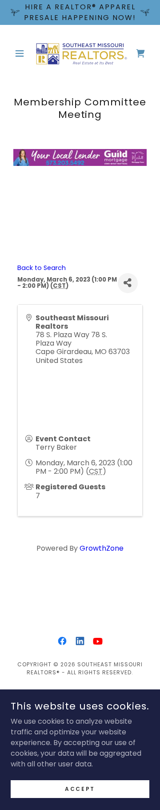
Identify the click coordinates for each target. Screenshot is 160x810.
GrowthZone (102, 548)
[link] (80, 53)
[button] (21, 53)
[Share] (128, 283)
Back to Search (41, 267)
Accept (80, 788)
